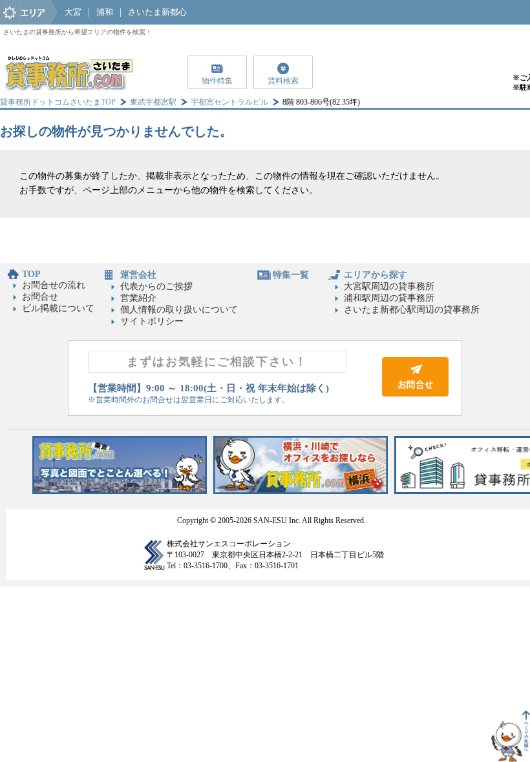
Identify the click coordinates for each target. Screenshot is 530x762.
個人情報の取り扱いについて (179, 309)
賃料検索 (283, 80)
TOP (31, 274)
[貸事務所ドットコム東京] (119, 491)
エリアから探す (375, 275)
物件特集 (217, 80)
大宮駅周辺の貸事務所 (389, 286)
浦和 (104, 12)
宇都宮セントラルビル (229, 102)
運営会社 (138, 275)
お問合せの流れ (53, 285)
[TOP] (67, 87)
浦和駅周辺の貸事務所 (389, 298)
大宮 (73, 12)
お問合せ (40, 297)
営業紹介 (138, 298)
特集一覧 (291, 275)
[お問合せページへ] (415, 393)
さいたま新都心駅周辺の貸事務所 (412, 309)
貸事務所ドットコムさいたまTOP (58, 102)
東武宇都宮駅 (153, 102)
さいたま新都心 (157, 12)
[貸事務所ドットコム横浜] (300, 491)
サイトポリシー (152, 321)
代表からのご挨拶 (156, 286)
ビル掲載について (58, 308)
